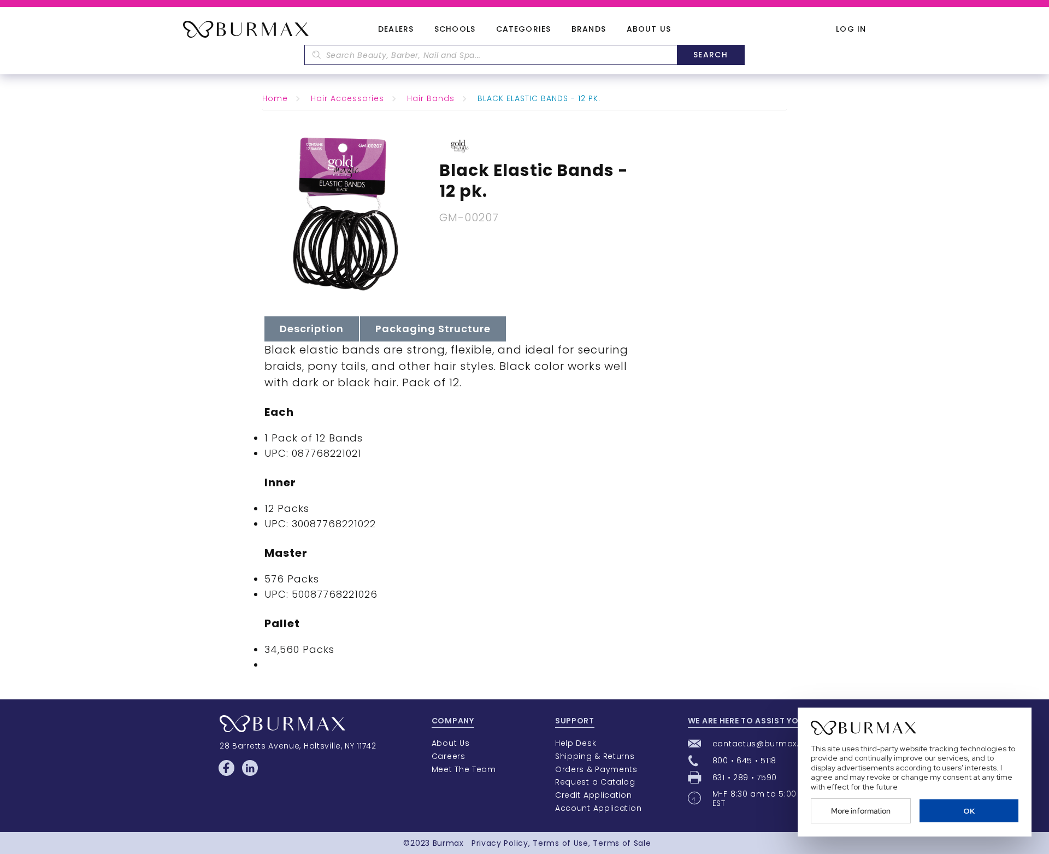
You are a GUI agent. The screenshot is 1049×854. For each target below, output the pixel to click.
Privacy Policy (500, 843)
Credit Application (593, 795)
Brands (588, 29)
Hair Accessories (347, 98)
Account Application (598, 808)
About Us (649, 29)
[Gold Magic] (459, 145)
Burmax (448, 843)
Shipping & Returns (595, 756)
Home (275, 98)
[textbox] (490, 55)
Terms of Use (560, 843)
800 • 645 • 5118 (744, 760)
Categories (523, 29)
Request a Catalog (595, 781)
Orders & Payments (596, 769)
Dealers (396, 29)
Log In (851, 29)
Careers (448, 756)
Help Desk (575, 743)
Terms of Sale (622, 843)
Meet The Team (464, 769)
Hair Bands (431, 98)
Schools (454, 29)
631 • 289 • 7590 (744, 777)
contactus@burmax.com (765, 743)
